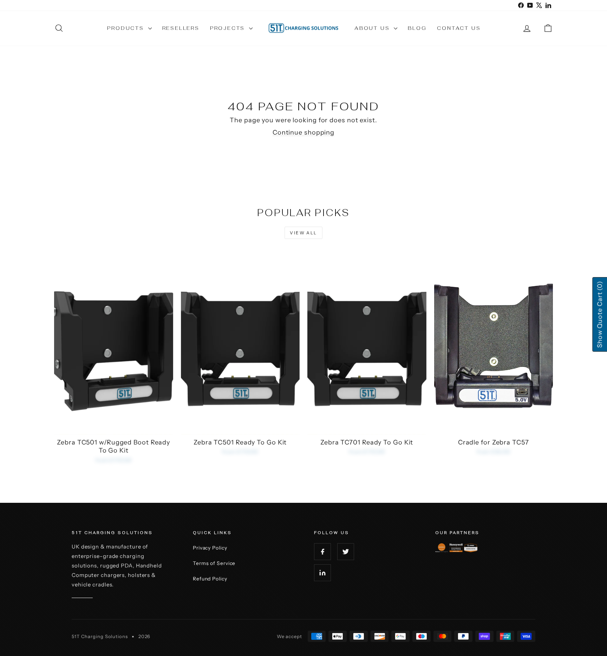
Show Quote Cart (599, 314)
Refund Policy (210, 579)
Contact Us (459, 28)
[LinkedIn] (322, 572)
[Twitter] (345, 551)
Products (126, 28)
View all (303, 232)
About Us (373, 28)
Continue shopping (303, 132)
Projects (228, 28)
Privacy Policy (210, 548)
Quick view (114, 427)
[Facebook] (322, 551)
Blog (417, 28)
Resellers (181, 28)
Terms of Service (214, 563)
